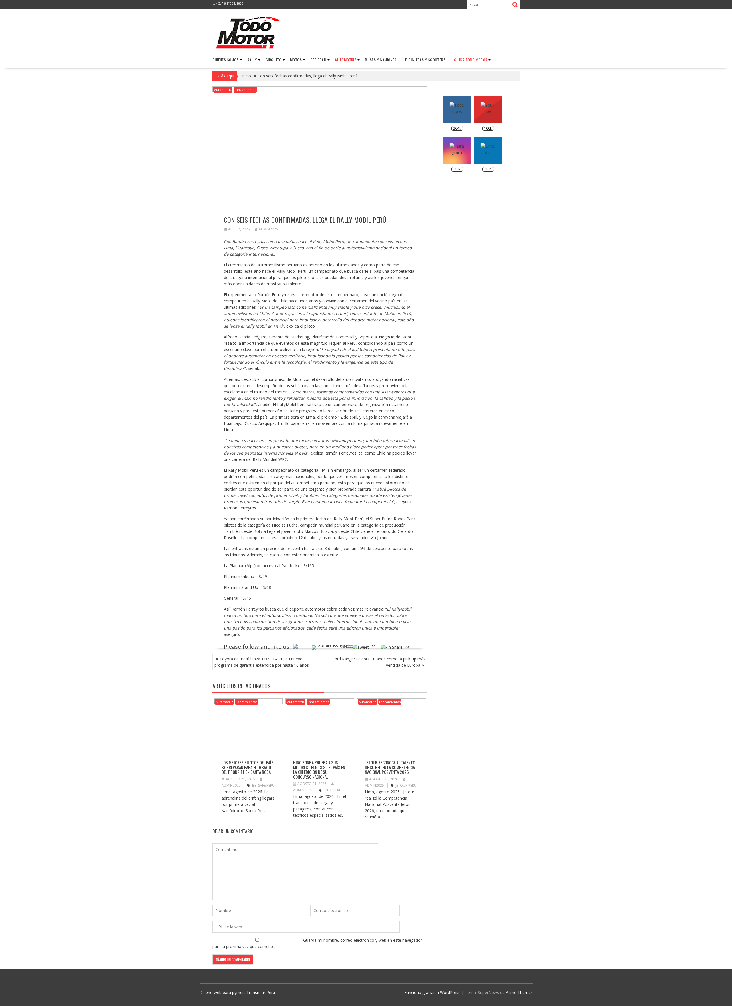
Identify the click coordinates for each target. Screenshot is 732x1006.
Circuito (273, 60)
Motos (296, 60)
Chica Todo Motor (470, 60)
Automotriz (345, 60)
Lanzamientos (245, 89)
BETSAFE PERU (263, 785)
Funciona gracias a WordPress (432, 992)
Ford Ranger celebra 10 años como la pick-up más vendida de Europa (378, 662)
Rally (252, 60)
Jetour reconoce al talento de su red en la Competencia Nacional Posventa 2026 (390, 767)
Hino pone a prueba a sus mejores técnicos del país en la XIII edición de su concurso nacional (319, 769)
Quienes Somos (225, 60)
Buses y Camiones (380, 60)
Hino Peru (333, 790)
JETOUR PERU (406, 785)
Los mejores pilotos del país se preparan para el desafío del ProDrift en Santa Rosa (248, 767)
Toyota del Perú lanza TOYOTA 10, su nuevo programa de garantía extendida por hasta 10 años (261, 662)
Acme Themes (519, 992)
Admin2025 (268, 229)
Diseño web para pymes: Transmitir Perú (237, 992)
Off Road (318, 60)
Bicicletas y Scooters (425, 60)
